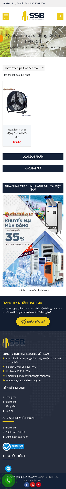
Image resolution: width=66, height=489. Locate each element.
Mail (7, 3)
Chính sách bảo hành (16, 436)
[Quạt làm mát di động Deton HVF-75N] (17, 102)
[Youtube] (32, 484)
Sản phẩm (10, 406)
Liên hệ (9, 410)
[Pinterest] (38, 484)
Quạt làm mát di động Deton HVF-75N (17, 133)
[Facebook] (26, 484)
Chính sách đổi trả (15, 432)
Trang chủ (10, 47)
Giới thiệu (10, 401)
